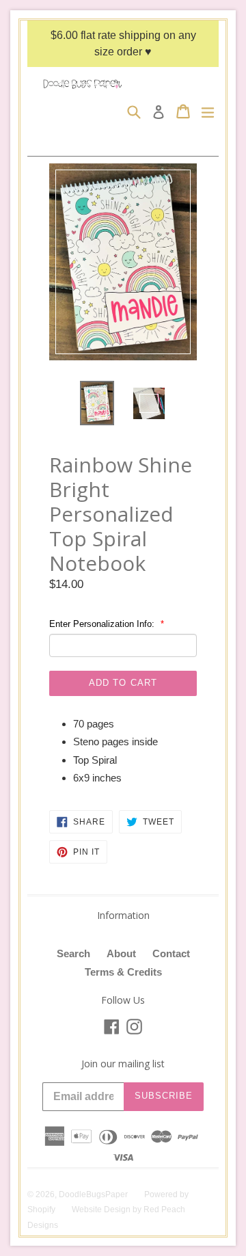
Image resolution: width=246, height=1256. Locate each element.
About (121, 953)
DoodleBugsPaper (93, 1194)
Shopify (41, 1209)
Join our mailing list (123, 1064)
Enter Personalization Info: (103, 624)
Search (73, 953)
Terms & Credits (123, 972)
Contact (171, 953)
